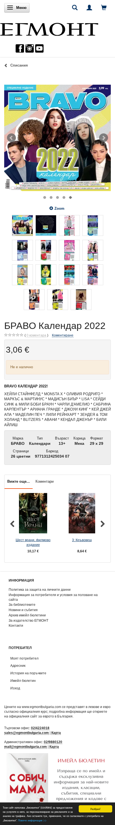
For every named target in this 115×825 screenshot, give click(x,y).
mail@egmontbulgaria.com (25, 746)
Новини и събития (23, 610)
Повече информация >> (32, 820)
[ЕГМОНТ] (49, 28)
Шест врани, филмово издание (33, 542)
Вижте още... (18, 481)
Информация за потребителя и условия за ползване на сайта (53, 597)
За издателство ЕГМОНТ (28, 620)
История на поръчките (28, 673)
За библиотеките (22, 604)
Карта (56, 732)
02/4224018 (40, 728)
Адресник (17, 665)
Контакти (16, 625)
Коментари (44, 481)
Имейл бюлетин (23, 680)
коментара (36, 335)
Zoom (59, 208)
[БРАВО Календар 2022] (57, 137)
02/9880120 (53, 742)
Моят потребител (24, 658)
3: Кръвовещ (82, 540)
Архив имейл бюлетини (27, 615)
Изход (15, 688)
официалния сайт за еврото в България (41, 716)
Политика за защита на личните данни (40, 589)
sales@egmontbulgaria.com (26, 732)
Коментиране (62, 335)
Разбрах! (95, 809)
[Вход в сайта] (89, 7)
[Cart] (104, 7)
